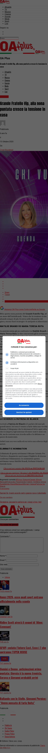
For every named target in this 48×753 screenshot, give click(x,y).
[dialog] (24, 376)
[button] (24, 368)
